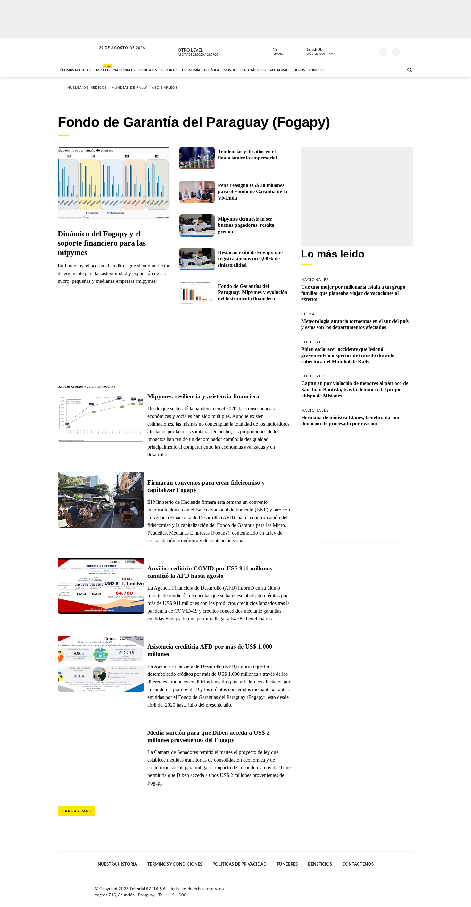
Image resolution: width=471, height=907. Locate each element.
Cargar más (76, 811)
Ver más (357, 289)
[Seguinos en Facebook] (341, 51)
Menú (408, 51)
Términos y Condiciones (174, 864)
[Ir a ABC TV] (347, 69)
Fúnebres (287, 864)
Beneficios (320, 864)
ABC (77, 51)
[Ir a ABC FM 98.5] (390, 69)
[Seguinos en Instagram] (370, 51)
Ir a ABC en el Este (116, 54)
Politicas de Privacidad (239, 864)
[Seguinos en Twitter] (351, 51)
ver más (275, 51)
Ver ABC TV (210, 51)
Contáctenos (358, 864)
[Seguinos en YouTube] (361, 51)
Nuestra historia (117, 864)
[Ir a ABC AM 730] (364, 69)
